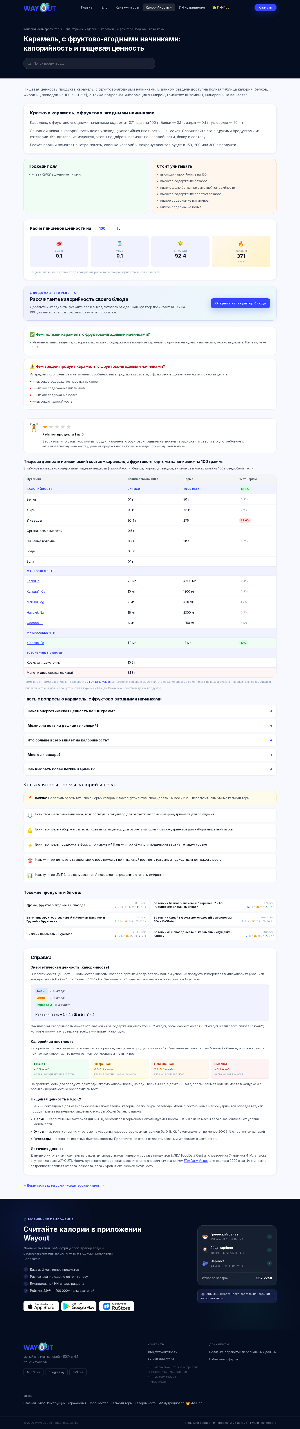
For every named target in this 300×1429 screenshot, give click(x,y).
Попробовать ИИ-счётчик (173, 728)
